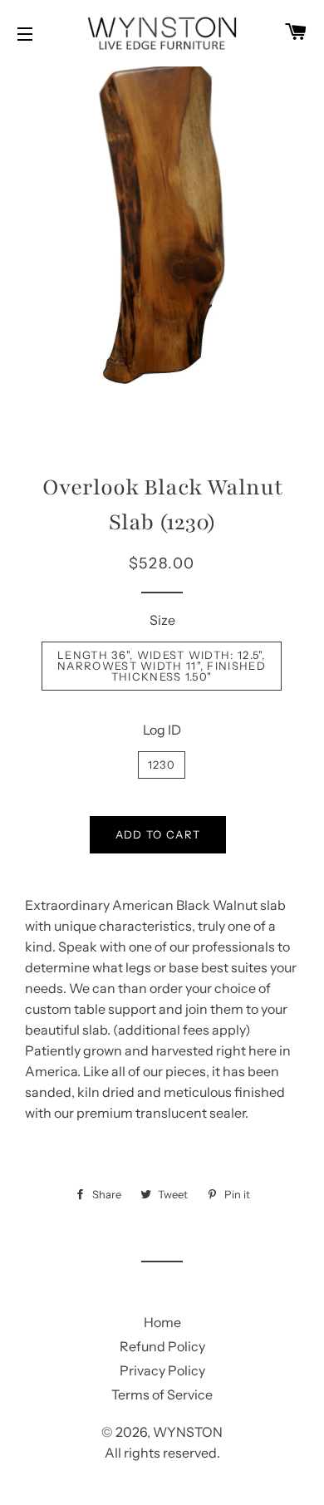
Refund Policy (162, 1346)
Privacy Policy (162, 1370)
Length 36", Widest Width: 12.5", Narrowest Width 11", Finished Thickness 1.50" (161, 665)
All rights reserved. (162, 1452)
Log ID (162, 729)
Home (162, 1322)
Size (162, 620)
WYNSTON (188, 1432)
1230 (161, 764)
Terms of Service (162, 1394)
